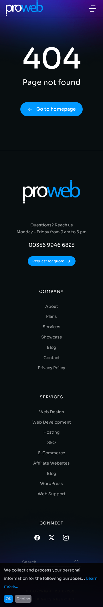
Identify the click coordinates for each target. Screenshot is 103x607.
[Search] (76, 562)
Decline (23, 598)
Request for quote (48, 261)
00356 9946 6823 (52, 245)
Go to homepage (56, 109)
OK (8, 598)
